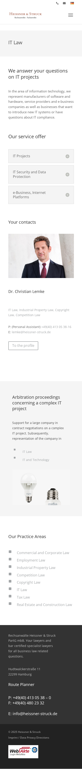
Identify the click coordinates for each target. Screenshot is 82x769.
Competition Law (28, 315)
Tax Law (23, 597)
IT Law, (13, 310)
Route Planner (21, 684)
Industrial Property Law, (37, 310)
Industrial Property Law (36, 567)
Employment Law (31, 560)
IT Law (27, 452)
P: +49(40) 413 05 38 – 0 (29, 697)
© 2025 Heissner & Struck (28, 734)
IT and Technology (36, 460)
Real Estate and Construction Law (44, 604)
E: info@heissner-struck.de (32, 713)
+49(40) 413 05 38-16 (56, 327)
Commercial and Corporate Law (43, 552)
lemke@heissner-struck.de (31, 332)
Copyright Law (28, 582)
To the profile (23, 345)
